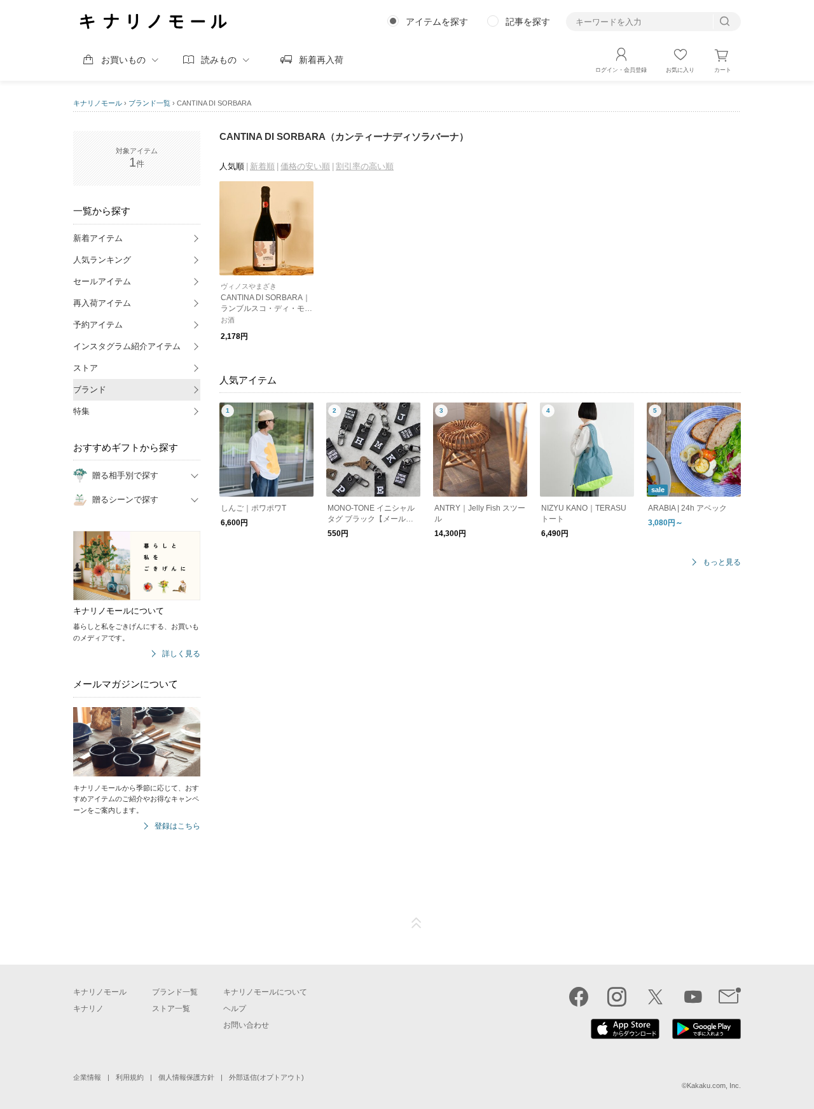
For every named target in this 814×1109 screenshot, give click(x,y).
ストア (85, 368)
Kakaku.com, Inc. (714, 1085)
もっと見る (722, 562)
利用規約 (130, 1077)
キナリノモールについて (265, 992)
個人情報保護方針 (186, 1077)
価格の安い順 (305, 166)
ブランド (89, 389)
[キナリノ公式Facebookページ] (578, 996)
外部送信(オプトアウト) (266, 1077)
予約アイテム (98, 324)
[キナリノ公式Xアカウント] (655, 996)
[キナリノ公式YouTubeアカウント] (693, 996)
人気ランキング (102, 260)
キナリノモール (97, 103)
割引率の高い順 (365, 166)
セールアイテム (102, 281)
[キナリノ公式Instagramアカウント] (617, 996)
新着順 (262, 166)
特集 (81, 411)
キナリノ (88, 1008)
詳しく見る (181, 654)
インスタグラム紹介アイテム (127, 346)
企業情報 (87, 1077)
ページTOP (416, 923)
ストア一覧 (171, 1008)
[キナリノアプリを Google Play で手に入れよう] (706, 1036)
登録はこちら (177, 826)
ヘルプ (234, 1008)
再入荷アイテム (102, 303)
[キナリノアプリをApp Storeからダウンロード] (625, 1036)
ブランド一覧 (149, 103)
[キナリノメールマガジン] (730, 996)
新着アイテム (98, 238)
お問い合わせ (246, 1025)
